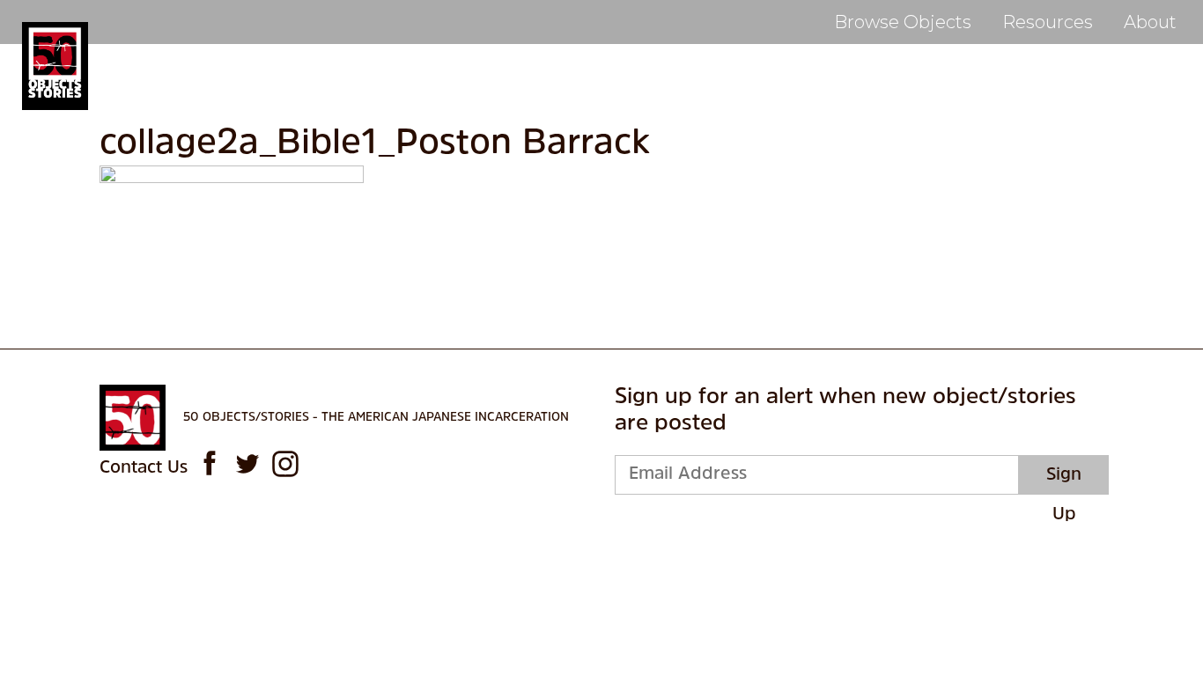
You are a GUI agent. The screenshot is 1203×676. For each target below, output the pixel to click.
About (1150, 22)
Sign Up (1063, 481)
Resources (1047, 22)
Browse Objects (902, 22)
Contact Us (144, 468)
